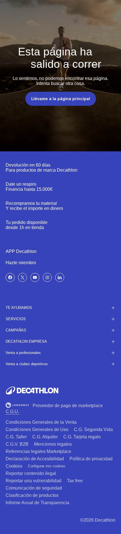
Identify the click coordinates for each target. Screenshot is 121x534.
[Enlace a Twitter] (22, 277)
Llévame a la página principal (60, 98)
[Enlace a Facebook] (10, 277)
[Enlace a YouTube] (34, 277)
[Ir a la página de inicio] (32, 390)
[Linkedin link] (59, 277)
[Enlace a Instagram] (47, 277)
